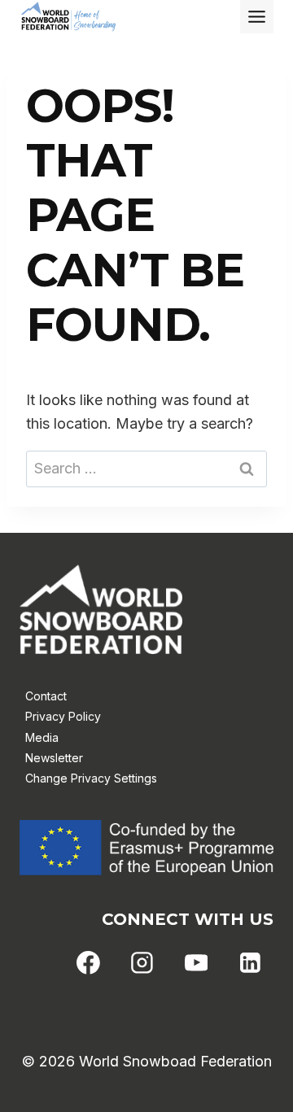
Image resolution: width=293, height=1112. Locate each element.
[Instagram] (142, 963)
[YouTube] (196, 963)
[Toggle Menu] (256, 16)
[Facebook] (88, 963)
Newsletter (54, 758)
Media (42, 737)
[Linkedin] (249, 963)
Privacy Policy (63, 716)
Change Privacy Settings (91, 778)
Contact (46, 696)
